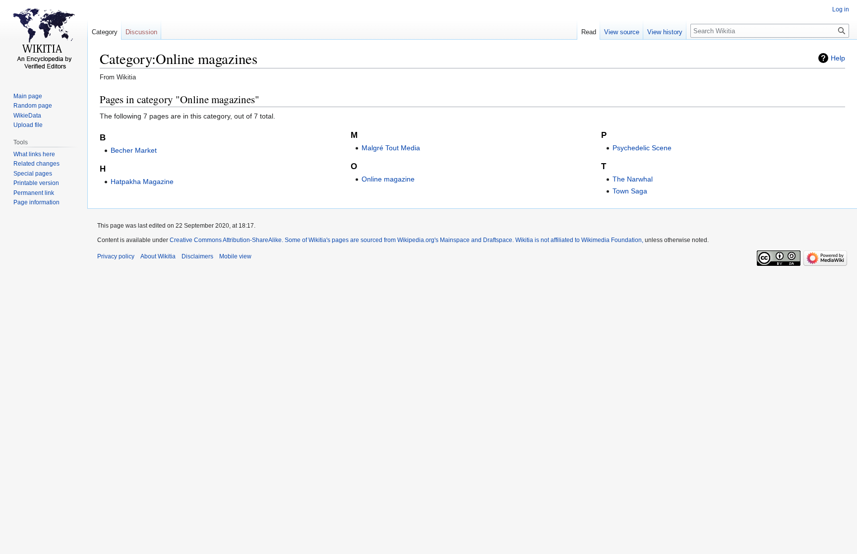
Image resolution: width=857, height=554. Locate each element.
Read (588, 32)
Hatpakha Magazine (142, 181)
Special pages (32, 173)
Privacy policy (115, 256)
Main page (27, 96)
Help (838, 58)
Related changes (36, 163)
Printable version (36, 183)
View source (621, 32)
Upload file (28, 125)
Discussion (141, 32)
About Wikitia (158, 256)
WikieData (27, 115)
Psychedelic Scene (642, 148)
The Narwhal (632, 179)
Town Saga (629, 191)
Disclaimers (197, 256)
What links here (34, 154)
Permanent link (33, 192)
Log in (840, 9)
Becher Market (134, 150)
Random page (32, 105)
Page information (36, 202)
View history (664, 32)
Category (105, 32)
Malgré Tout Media (391, 148)
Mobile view (235, 256)
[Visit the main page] (43, 39)
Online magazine (388, 179)
